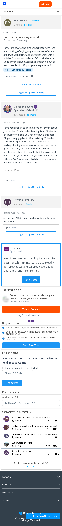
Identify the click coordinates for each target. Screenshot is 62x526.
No (33, 466)
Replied (14, 122)
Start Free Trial (31, 345)
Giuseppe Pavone (23, 106)
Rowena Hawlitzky (24, 199)
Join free (45, 4)
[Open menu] (57, 4)
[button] (24, 76)
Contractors (9, 32)
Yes (28, 466)
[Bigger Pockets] (4, 4)
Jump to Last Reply (31, 84)
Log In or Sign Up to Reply (31, 92)
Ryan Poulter (21, 20)
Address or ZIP (10, 397)
